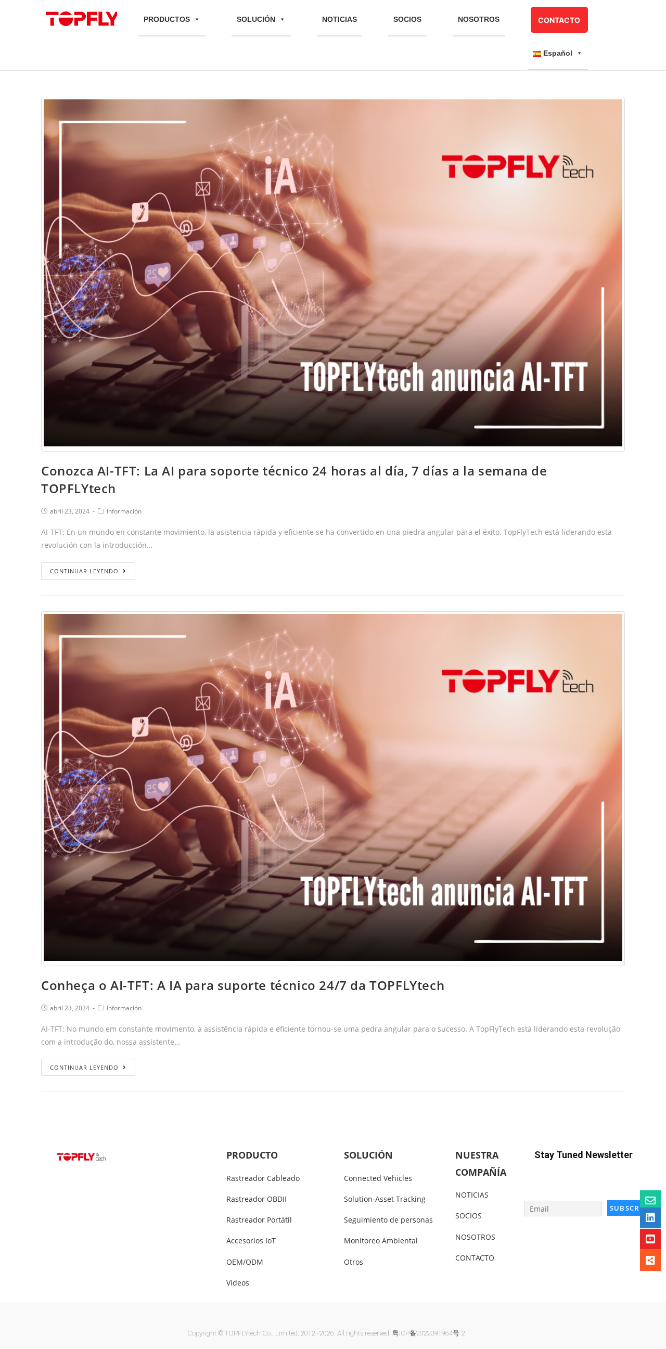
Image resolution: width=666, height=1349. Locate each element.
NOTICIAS (339, 19)
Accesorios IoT (251, 1240)
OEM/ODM (244, 1262)
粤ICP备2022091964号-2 (428, 1333)
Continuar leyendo (84, 571)
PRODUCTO (252, 1155)
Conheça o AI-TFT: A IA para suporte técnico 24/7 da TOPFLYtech (242, 985)
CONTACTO (559, 20)
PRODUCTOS (167, 19)
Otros (353, 1262)
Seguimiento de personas (388, 1220)
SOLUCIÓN (256, 19)
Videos (237, 1283)
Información (124, 511)
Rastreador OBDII (256, 1199)
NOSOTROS (478, 19)
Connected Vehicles (378, 1178)
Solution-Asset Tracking (385, 1199)
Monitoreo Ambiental (381, 1240)
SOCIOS (407, 19)
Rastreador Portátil (259, 1220)
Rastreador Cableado (263, 1178)
